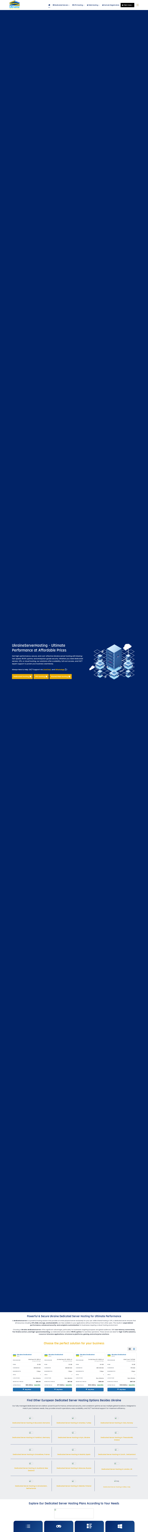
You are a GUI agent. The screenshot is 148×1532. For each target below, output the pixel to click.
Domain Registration (111, 5)
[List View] (130, 1349)
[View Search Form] (137, 5)
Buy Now (28, 1389)
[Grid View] (134, 1349)
